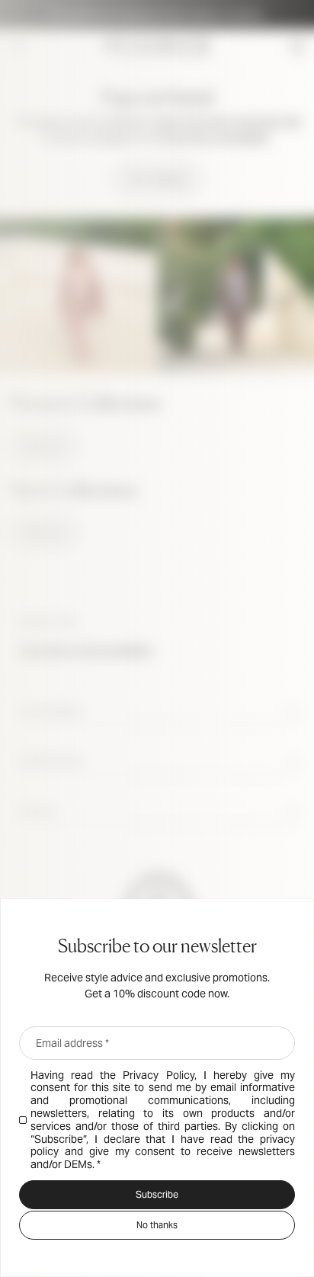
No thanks (157, 1225)
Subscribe (157, 1194)
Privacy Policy (158, 1075)
